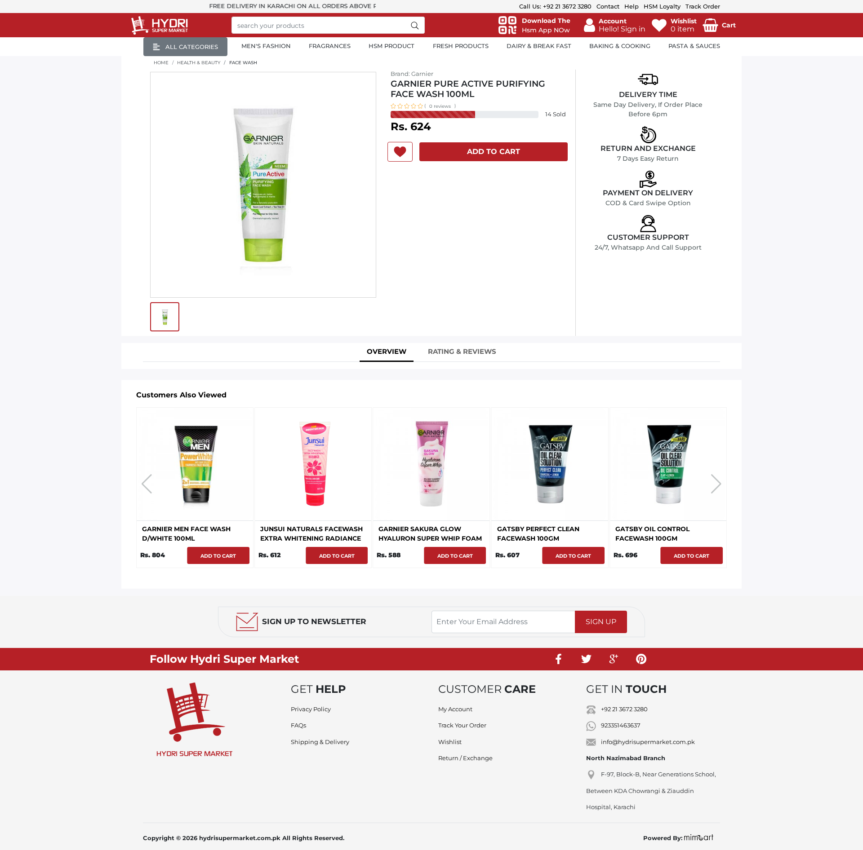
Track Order (702, 6)
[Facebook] (558, 659)
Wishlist (450, 741)
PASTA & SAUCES (694, 45)
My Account (455, 709)
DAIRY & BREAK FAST (539, 45)
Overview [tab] (386, 351)
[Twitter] (586, 659)
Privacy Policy (311, 709)
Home (161, 62)
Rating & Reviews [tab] (462, 351)
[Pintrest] (641, 659)
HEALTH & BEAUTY (198, 62)
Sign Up (601, 621)
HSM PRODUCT (391, 45)
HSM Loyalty (662, 6)
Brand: (412, 73)
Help (631, 6)
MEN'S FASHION (266, 45)
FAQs (298, 725)
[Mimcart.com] (698, 837)
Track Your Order (462, 725)
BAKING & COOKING (619, 45)
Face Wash (243, 62)
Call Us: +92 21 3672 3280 (555, 6)
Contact (607, 6)
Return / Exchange (465, 758)
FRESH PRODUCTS (461, 45)
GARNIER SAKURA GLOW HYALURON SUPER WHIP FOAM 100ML (312, 538)
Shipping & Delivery (320, 741)
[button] (614, 25)
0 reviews (440, 106)
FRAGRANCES (330, 45)
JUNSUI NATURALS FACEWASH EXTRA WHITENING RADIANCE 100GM (193, 538)
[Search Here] (415, 25)
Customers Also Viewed (181, 395)
